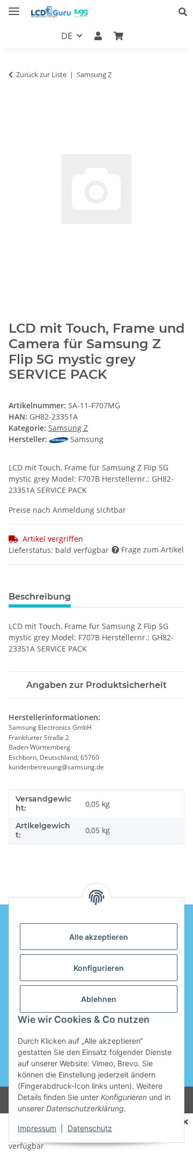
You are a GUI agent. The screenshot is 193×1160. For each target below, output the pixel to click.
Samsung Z (68, 428)
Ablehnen (98, 999)
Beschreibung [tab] (40, 597)
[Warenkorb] (118, 36)
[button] (186, 12)
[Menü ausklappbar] (14, 6)
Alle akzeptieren (98, 936)
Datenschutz (90, 1128)
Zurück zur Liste (41, 74)
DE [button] (66, 36)
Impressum (37, 1128)
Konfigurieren (98, 967)
